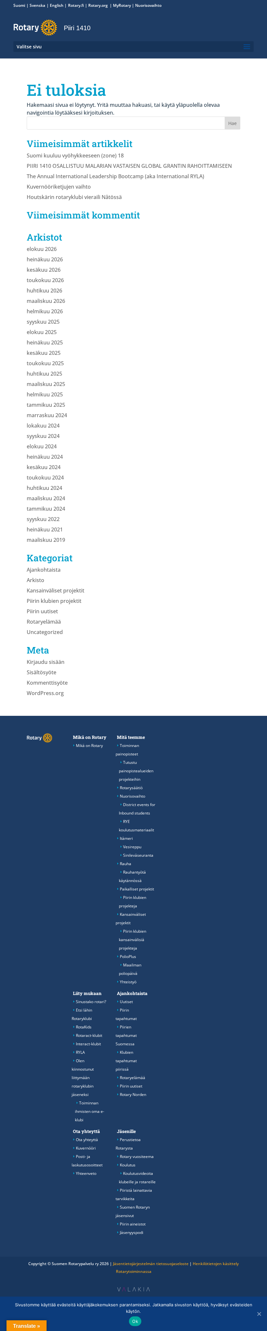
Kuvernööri (86, 1148)
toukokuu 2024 (45, 477)
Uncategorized (45, 632)
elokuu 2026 (42, 249)
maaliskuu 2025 (46, 384)
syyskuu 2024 (43, 436)
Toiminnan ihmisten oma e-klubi (89, 1111)
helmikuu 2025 (45, 394)
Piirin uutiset (42, 611)
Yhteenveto (86, 1173)
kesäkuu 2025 (44, 352)
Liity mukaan (87, 993)
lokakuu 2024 (43, 425)
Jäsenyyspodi (131, 1232)
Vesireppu (132, 847)
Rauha (125, 863)
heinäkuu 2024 (45, 456)
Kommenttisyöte (47, 682)
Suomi (19, 5)
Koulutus (127, 1165)
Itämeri (126, 838)
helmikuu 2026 (45, 311)
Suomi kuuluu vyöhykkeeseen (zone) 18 (75, 155)
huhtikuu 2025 (44, 373)
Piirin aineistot (133, 1224)
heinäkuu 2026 (45, 259)
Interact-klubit (88, 1044)
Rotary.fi (76, 5)
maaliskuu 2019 (46, 539)
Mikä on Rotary (89, 737)
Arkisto (35, 580)
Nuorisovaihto (148, 5)
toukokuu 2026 (45, 280)
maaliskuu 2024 (46, 498)
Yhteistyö (128, 982)
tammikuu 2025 (46, 404)
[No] (259, 1314)
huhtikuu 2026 (44, 290)
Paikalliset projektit (137, 889)
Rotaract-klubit (89, 1035)
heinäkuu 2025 (45, 342)
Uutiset (126, 1001)
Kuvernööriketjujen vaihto (59, 186)
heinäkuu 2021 (45, 529)
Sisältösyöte (41, 672)
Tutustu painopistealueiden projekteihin (136, 771)
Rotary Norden (133, 1094)
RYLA (80, 1052)
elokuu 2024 (42, 446)
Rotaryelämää (44, 621)
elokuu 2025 (42, 332)
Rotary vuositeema (137, 1156)
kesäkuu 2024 (44, 467)
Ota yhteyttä (86, 1131)
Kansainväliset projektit (55, 590)
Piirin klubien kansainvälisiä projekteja (132, 939)
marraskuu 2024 (47, 415)
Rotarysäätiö (131, 787)
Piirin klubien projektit (54, 600)
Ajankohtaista (44, 569)
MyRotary (122, 5)
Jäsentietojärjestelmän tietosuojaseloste (151, 1263)
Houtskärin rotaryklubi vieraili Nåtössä (74, 197)
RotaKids (83, 1027)
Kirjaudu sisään (45, 662)
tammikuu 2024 (46, 508)
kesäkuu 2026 (44, 269)
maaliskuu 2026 (46, 301)
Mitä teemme (131, 737)
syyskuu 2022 (43, 519)
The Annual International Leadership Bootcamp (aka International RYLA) (115, 176)
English (56, 5)
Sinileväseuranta (138, 855)
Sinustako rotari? (91, 1001)
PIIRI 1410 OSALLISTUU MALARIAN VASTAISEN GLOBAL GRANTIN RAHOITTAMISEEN (129, 165)
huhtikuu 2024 (44, 487)
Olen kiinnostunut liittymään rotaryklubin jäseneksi (83, 1077)
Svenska (37, 5)
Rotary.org (98, 5)
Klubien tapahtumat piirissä (126, 1061)
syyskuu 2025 (43, 321)
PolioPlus (128, 956)
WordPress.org (45, 693)
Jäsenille (126, 1131)
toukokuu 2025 (45, 363)
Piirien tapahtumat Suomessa (126, 1035)
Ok (135, 1321)
